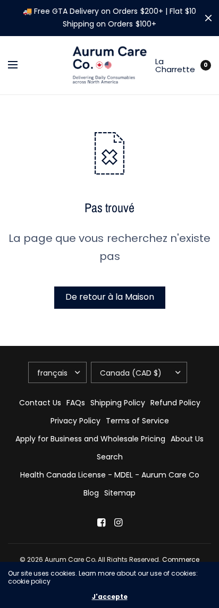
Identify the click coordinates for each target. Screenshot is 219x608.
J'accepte (110, 597)
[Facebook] (101, 522)
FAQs (75, 402)
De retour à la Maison (109, 297)
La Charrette (176, 65)
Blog (91, 493)
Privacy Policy (75, 420)
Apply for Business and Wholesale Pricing (90, 438)
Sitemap (120, 493)
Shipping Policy (117, 402)
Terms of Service (137, 420)
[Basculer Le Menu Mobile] (19, 65)
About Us (187, 438)
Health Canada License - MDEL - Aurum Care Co (109, 475)
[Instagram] (118, 522)
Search (110, 456)
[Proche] (208, 18)
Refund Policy (175, 402)
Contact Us (40, 402)
